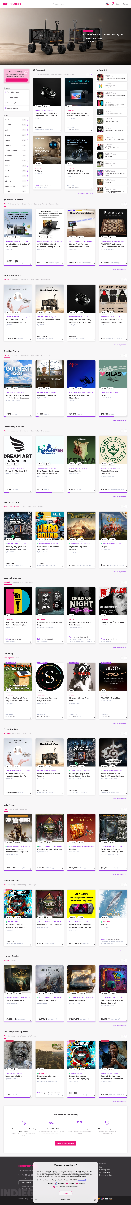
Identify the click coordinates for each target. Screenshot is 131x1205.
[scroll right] (91, 74)
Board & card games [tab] (11, 506)
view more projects (85, 193)
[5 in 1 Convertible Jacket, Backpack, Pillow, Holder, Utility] (113, 299)
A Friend (38, 171)
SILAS (103, 395)
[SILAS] (113, 374)
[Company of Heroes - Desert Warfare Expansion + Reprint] (18, 828)
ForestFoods (75, 471)
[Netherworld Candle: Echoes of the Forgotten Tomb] (113, 828)
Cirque (104, 546)
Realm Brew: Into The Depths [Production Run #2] (112, 776)
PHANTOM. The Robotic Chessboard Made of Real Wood (112, 246)
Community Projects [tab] (40, 204)
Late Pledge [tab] (35, 279)
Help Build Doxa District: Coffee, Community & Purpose (16, 625)
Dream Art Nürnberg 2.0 (16, 471)
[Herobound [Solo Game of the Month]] (50, 526)
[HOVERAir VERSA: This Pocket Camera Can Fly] (18, 299)
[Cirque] (113, 526)
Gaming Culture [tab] (69, 74)
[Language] (107, 4)
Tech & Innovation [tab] (43, 74)
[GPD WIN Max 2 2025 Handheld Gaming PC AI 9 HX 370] (50, 223)
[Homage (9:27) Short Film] (113, 601)
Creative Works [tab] (56, 74)
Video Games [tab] (32, 506)
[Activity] (112, 4)
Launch (16, 80)
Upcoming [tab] (14, 279)
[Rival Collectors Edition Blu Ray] (50, 601)
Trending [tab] (7, 733)
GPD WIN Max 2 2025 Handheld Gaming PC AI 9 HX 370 (48, 246)
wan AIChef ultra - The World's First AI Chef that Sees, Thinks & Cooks (78, 115)
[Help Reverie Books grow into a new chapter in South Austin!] (50, 450)
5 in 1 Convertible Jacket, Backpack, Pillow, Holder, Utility (112, 322)
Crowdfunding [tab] (24, 279)
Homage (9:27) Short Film (112, 622)
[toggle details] (61, 131)
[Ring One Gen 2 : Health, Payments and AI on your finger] (47, 92)
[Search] (53, 4)
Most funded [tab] (16, 733)
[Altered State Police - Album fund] (81, 374)
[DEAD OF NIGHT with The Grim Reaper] (81, 601)
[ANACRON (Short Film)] (113, 677)
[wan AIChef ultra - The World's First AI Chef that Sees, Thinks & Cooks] (79, 92)
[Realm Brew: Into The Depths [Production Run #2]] (113, 752)
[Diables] (81, 828)
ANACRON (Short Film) (110, 698)
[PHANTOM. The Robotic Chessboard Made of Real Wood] (113, 223)
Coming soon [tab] (9, 658)
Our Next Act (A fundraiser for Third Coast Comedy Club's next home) (18, 398)
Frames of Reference (46, 395)
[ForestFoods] (81, 450)
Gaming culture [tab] (54, 204)
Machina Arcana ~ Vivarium (49, 849)
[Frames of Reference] (50, 374)
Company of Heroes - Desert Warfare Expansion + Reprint (17, 851)
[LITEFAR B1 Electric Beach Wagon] (50, 299)
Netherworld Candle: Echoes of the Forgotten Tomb (112, 851)
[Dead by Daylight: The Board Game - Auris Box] (18, 526)
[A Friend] (47, 150)
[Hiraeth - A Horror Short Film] (81, 677)
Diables (72, 849)
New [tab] (17, 658)
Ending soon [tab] (45, 279)
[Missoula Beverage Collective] (113, 450)
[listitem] (16, 119)
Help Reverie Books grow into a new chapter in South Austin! (48, 473)
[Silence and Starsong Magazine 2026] (50, 677)
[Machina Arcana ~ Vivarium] (50, 828)
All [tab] (34, 74)
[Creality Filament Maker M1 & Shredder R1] (18, 223)
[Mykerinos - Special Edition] (81, 526)
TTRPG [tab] (23, 506)
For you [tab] (6, 279)
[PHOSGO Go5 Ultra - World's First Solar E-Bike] (79, 150)
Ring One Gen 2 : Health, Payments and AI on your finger (46, 115)
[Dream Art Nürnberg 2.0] (18, 450)
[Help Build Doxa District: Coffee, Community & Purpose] (18, 601)
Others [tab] (40, 506)
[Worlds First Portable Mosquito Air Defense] (81, 223)
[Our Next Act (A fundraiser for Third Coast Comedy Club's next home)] (18, 374)
